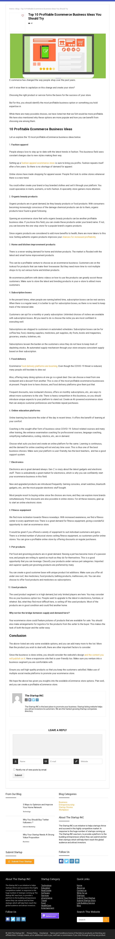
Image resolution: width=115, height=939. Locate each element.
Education (45, 888)
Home (11, 9)
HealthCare (46, 905)
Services (45, 895)
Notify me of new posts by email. (31, 770)
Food (43, 903)
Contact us (81, 890)
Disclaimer (44, 933)
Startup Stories (66, 807)
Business (26, 842)
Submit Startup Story (86, 900)
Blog (17, 9)
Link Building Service (86, 903)
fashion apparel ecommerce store (38, 163)
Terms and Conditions (59, 933)
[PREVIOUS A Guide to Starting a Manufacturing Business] (3, 932)
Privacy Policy (32, 933)
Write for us (82, 893)
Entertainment (47, 908)
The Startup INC (34, 695)
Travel (44, 900)
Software (45, 893)
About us (81, 888)
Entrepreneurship (66, 804)
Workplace (64, 810)
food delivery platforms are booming (39, 366)
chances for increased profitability (79, 237)
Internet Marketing (29, 827)
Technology (27, 812)
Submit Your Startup (22, 861)
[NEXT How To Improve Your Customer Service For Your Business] (112, 932)
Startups (81, 895)
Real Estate (46, 890)
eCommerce (46, 898)
